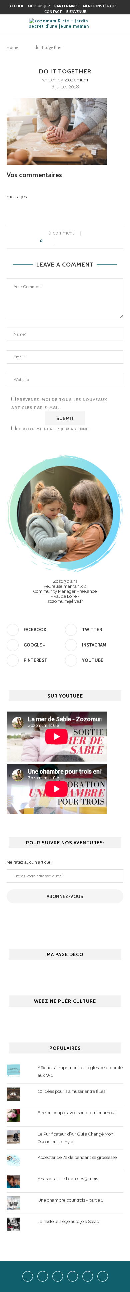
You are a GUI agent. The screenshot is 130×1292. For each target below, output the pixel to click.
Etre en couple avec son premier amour (77, 1112)
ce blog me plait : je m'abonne (52, 428)
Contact (53, 11)
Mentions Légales (100, 6)
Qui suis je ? (39, 6)
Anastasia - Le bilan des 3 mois (68, 1178)
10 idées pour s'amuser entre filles (71, 1091)
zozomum (76, 79)
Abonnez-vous (65, 896)
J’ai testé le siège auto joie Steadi (69, 1221)
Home (13, 47)
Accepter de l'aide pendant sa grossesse (77, 1157)
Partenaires (66, 6)
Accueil (16, 6)
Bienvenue (76, 11)
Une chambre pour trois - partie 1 (70, 1200)
